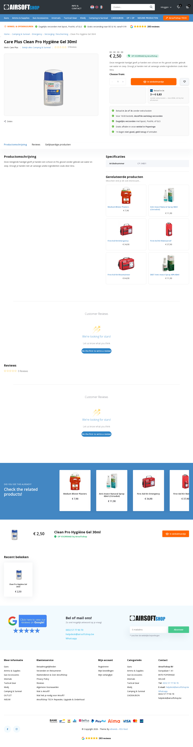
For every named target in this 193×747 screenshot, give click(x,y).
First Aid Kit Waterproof (160, 240)
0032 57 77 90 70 (74, 630)
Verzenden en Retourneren (49, 670)
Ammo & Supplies (20, 18)
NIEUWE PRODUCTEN (148, 18)
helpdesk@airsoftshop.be (80, 634)
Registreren (103, 666)
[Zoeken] (151, 7)
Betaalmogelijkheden (46, 666)
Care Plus (14, 47)
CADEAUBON (117, 18)
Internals (56, 18)
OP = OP (130, 18)
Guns (6, 18)
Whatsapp (71, 638)
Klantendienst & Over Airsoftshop (52, 674)
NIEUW (7, 699)
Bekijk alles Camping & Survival (36, 47)
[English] (96, 7)
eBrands (113, 729)
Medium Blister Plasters (118, 207)
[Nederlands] (92, 7)
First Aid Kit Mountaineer (119, 274)
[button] (145, 26)
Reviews (36, 144)
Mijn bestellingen (106, 670)
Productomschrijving (15, 144)
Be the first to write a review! (96, 351)
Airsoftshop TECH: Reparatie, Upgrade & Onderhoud (60, 699)
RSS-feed (123, 729)
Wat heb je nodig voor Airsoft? (50, 695)
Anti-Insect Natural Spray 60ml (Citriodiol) (164, 208)
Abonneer (178, 629)
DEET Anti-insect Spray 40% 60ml (164, 274)
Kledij (83, 18)
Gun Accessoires (40, 18)
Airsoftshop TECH (178, 18)
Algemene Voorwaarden (48, 687)
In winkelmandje (155, 81)
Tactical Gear (70, 18)
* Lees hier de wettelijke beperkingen (145, 635)
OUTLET (8, 695)
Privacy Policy (43, 679)
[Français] (101, 7)
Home (7, 34)
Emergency (37, 34)
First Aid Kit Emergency (118, 240)
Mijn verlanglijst (105, 674)
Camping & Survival (98, 18)
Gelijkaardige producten (58, 144)
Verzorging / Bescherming (56, 34)
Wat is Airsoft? (43, 691)
